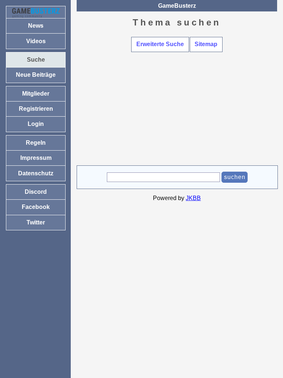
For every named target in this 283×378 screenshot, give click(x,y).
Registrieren (36, 109)
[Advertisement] (177, 110)
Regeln (36, 143)
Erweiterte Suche (160, 44)
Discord (36, 192)
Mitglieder (35, 93)
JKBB (193, 198)
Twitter (36, 222)
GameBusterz (177, 6)
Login (36, 124)
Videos (36, 41)
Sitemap (206, 44)
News (35, 26)
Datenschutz (35, 173)
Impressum (36, 158)
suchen (234, 177)
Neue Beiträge (36, 75)
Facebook (36, 207)
